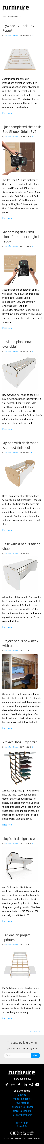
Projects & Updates (22, 1098)
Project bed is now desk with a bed (20, 643)
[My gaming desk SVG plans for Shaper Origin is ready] (20, 267)
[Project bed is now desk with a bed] (20, 671)
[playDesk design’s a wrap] (20, 864)
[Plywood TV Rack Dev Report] (20, 56)
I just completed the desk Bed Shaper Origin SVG (21, 129)
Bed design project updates (16, 937)
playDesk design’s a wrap (21, 838)
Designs (22, 1094)
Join (35, 1055)
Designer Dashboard (22, 1115)
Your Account (22, 1102)
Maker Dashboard (22, 1111)
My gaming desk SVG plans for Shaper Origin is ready (21, 237)
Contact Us (22, 1126)
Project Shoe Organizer (19, 742)
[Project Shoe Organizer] (20, 767)
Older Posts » (36, 1031)
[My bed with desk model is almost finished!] (20, 473)
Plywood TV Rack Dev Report (18, 28)
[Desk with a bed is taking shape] (20, 574)
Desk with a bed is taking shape (21, 546)
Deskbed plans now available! (17, 344)
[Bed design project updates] (20, 965)
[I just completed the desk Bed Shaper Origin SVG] (20, 157)
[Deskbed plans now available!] (20, 372)
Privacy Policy (22, 1123)
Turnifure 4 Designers (22, 1107)
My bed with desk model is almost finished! (20, 445)
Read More (7, 113)
